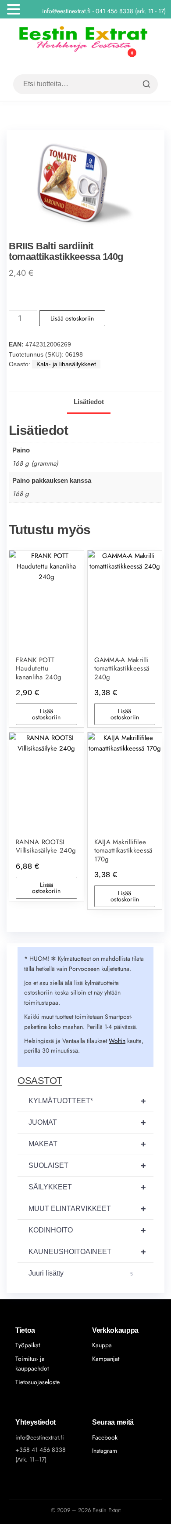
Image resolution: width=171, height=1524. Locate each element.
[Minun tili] (112, 58)
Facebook (105, 1437)
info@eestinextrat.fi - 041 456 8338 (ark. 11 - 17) (105, 11)
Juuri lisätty (80, 1273)
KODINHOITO (87, 1230)
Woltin (117, 1040)
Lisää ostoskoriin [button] (46, 714)
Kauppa (102, 1345)
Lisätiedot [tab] (89, 401)
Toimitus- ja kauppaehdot (32, 1363)
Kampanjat (105, 1358)
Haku (145, 84)
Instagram (104, 1450)
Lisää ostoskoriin (72, 318)
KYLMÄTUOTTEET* (87, 1101)
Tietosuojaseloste (37, 1382)
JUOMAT (87, 1122)
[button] (15, 10)
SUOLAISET (87, 1165)
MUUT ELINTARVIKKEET (87, 1209)
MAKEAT (87, 1144)
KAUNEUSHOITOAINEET (87, 1252)
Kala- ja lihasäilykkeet (66, 364)
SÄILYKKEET (87, 1187)
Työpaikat (27, 1345)
